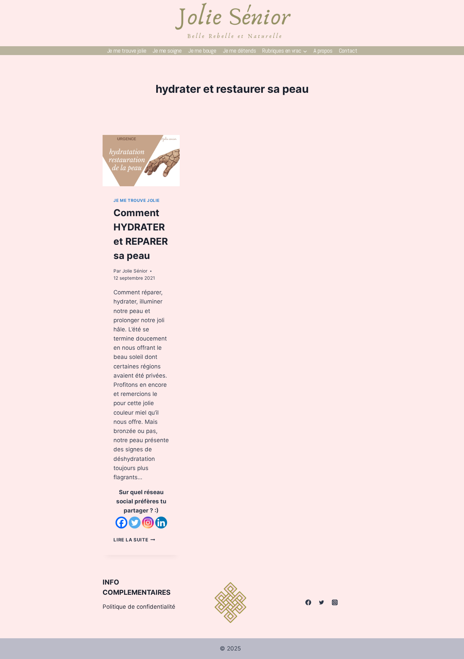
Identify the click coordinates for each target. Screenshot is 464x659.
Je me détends (239, 50)
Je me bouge (202, 50)
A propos (323, 50)
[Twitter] (135, 522)
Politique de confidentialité (139, 606)
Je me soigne (167, 50)
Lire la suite (134, 539)
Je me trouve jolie (126, 50)
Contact (348, 50)
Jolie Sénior (134, 271)
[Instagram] (148, 522)
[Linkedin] (161, 522)
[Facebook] (121, 522)
